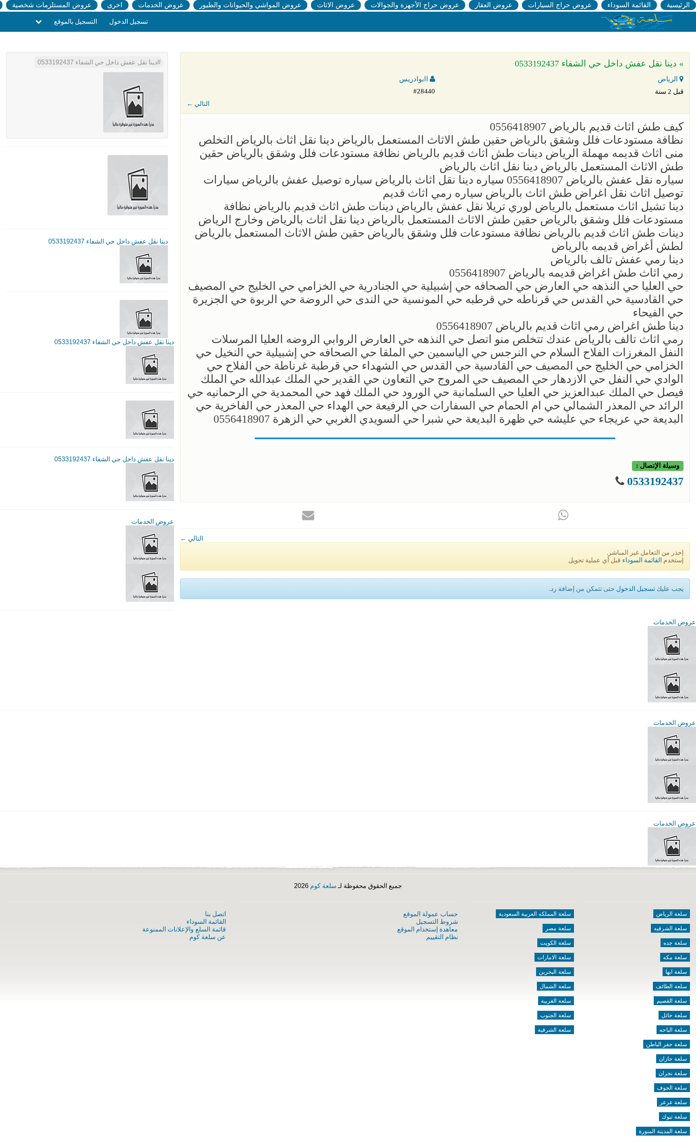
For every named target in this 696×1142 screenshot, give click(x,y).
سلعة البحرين (555, 972)
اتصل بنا (215, 914)
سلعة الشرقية (554, 1029)
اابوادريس (414, 79)
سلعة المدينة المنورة (663, 1131)
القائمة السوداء (629, 5)
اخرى (114, 5)
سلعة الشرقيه (670, 928)
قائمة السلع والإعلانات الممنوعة (184, 929)
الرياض (668, 79)
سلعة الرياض (671, 914)
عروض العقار (493, 5)
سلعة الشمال (555, 986)
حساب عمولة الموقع (430, 914)
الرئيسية (678, 5)
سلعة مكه (675, 957)
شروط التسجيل (437, 921)
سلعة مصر (558, 928)
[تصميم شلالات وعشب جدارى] (672, 644)
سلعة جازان (673, 1058)
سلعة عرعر (673, 1102)
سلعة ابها (676, 972)
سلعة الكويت (555, 943)
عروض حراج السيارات (560, 5)
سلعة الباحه (673, 1029)
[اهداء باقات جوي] (672, 783)
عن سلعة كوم (207, 936)
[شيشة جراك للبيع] (150, 582)
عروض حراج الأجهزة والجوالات (415, 5)
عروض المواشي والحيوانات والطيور (250, 5)
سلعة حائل (674, 1015)
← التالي (197, 103)
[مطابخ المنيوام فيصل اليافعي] (672, 846)
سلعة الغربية (556, 1000)
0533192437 (655, 481)
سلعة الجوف (672, 1087)
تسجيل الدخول (128, 21)
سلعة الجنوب (555, 1015)
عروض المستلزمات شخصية (51, 5)
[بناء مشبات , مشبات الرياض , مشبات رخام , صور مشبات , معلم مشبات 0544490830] (150, 544)
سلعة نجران (673, 1073)
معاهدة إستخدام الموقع (427, 929)
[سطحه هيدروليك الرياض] (672, 745)
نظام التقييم (442, 936)
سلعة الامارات (554, 957)
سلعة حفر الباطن (666, 1044)
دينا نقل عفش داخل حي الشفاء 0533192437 (97, 62)
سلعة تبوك (674, 1116)
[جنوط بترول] (672, 682)
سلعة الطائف (671, 986)
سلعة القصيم (672, 1000)
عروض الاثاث (336, 5)
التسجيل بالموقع (75, 21)
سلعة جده (675, 943)
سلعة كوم (323, 885)
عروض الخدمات (161, 5)
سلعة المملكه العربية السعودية (535, 914)
